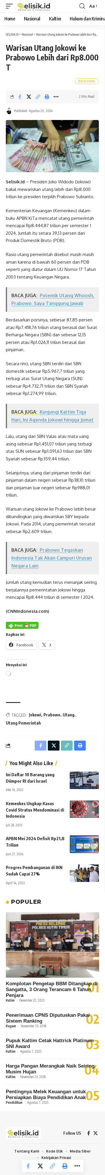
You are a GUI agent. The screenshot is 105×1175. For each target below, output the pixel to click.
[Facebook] (88, 1133)
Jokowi (35, 714)
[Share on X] (29, 96)
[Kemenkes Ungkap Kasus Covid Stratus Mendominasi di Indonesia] (84, 809)
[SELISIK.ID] (34, 6)
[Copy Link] (38, 96)
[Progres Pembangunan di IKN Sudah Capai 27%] (84, 873)
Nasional (87, 81)
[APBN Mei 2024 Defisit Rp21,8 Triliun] (84, 844)
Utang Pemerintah (23, 722)
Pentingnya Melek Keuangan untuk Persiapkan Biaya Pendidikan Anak (46, 1094)
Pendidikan (14, 1102)
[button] (11, 6)
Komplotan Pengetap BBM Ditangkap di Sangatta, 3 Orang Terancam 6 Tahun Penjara (51, 989)
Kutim (10, 1000)
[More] (56, 96)
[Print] (47, 96)
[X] (95, 1133)
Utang (68, 714)
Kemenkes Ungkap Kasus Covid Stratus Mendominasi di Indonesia (35, 810)
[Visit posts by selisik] (9, 111)
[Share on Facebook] (20, 96)
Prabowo (51, 714)
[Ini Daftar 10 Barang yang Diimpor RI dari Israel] (84, 780)
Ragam (11, 1026)
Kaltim (10, 1051)
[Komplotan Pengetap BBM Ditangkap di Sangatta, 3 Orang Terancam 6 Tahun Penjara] (52, 945)
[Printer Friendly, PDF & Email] (22, 625)
